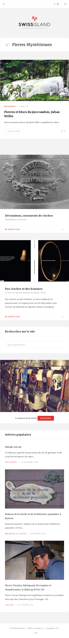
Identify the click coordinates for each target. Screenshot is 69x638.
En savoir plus (12, 229)
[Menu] (3, 4)
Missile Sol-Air (13, 447)
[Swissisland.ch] (34, 23)
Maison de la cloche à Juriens (33, 516)
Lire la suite (14, 131)
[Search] (65, 4)
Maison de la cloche (15, 534)
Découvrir (45, 418)
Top (36, 633)
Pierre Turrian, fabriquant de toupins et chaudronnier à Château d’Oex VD (28, 587)
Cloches (9, 605)
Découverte (10, 106)
